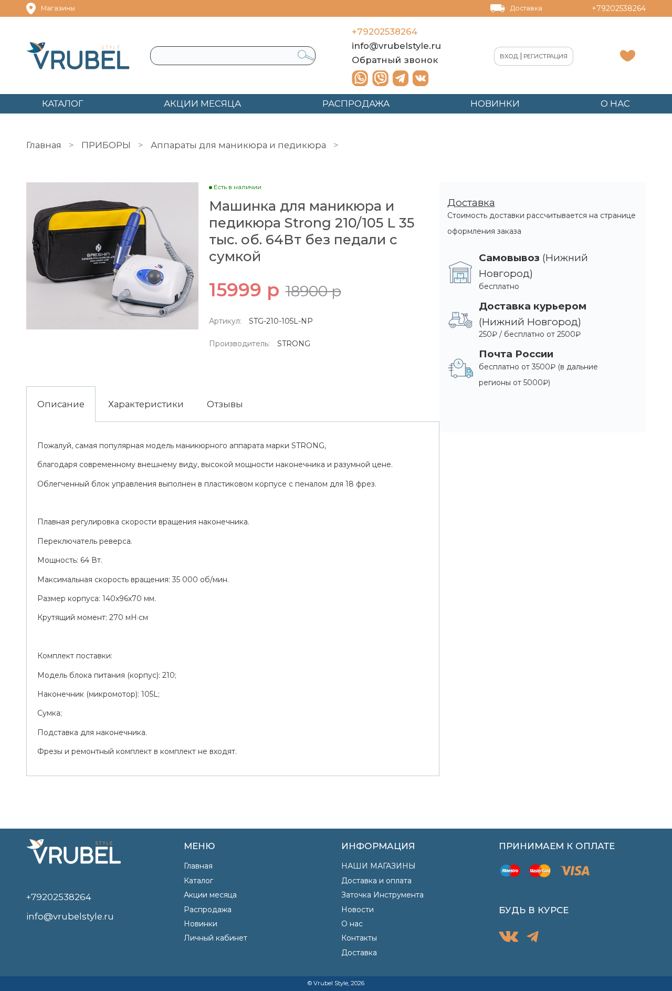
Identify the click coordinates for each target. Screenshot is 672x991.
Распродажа (208, 909)
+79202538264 (619, 8)
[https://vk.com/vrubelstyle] (420, 78)
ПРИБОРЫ (106, 145)
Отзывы (225, 404)
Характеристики (146, 404)
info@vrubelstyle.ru (396, 45)
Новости (357, 909)
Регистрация (545, 56)
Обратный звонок (395, 60)
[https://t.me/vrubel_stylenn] (400, 78)
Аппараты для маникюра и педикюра (238, 145)
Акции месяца (210, 895)
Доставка (526, 8)
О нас (352, 923)
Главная (43, 145)
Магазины (58, 8)
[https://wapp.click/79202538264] (360, 78)
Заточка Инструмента (382, 895)
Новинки (200, 923)
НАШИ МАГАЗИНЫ (378, 866)
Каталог (198, 880)
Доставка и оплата (376, 880)
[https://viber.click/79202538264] (380, 78)
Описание (61, 404)
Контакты (359, 938)
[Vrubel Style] (78, 55)
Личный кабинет (215, 938)
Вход (509, 56)
